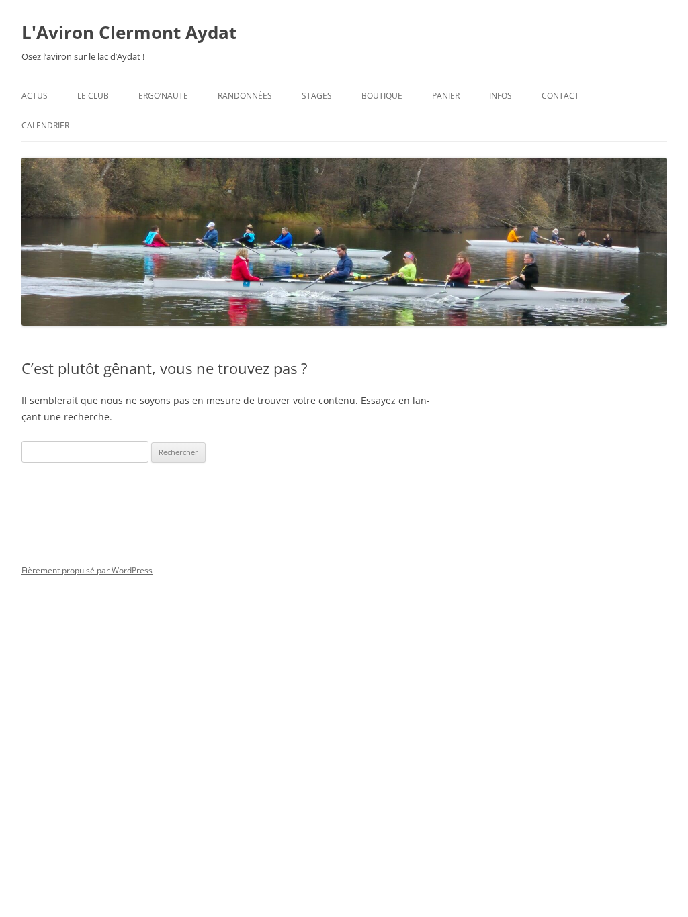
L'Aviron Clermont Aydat (129, 32)
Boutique (381, 95)
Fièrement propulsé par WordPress (87, 570)
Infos (500, 95)
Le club (93, 95)
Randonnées (245, 95)
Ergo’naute (163, 95)
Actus (35, 95)
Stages (317, 95)
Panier (446, 95)
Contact (560, 95)
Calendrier (45, 125)
